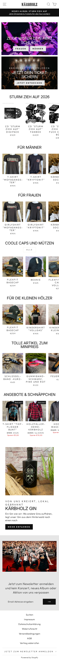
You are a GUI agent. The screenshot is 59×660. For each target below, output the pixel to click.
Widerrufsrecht (29, 628)
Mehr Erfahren (19, 527)
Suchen (29, 614)
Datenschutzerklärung (29, 624)
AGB (29, 638)
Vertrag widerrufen (29, 643)
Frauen (20, 49)
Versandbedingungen (29, 633)
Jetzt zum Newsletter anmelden (28, 651)
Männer (38, 49)
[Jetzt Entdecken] (29, 73)
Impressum (29, 619)
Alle (29, 250)
